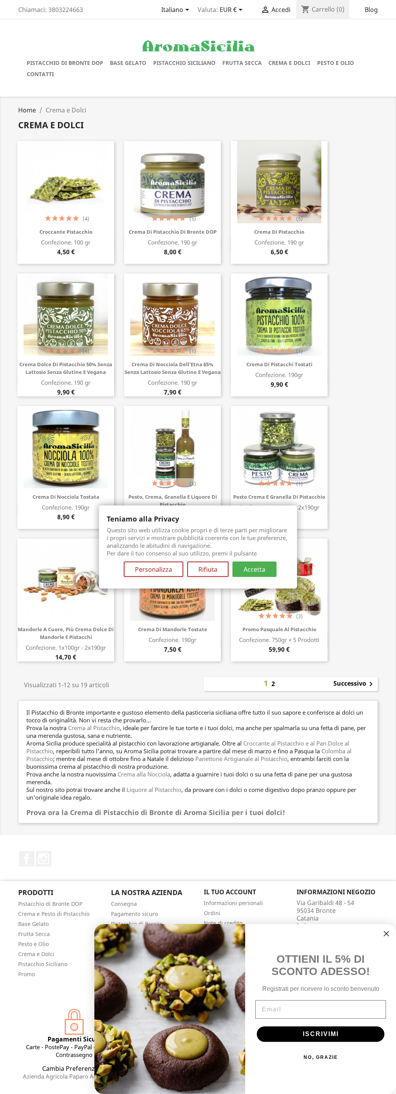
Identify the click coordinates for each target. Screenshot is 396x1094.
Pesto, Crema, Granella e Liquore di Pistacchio (172, 500)
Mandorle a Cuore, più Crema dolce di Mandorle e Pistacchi (66, 633)
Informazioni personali (233, 903)
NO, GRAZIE (321, 1057)
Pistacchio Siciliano (184, 62)
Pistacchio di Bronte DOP (65, 62)
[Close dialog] (386, 933)
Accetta (254, 569)
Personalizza (153, 569)
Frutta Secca (242, 62)
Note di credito (223, 923)
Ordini (212, 913)
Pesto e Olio (335, 62)
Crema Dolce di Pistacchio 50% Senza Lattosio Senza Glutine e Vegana (65, 368)
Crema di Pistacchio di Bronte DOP (173, 231)
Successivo (354, 684)
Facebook (26, 858)
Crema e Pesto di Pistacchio (53, 913)
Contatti (40, 74)
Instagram (43, 858)
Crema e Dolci (289, 62)
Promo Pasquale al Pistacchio (279, 629)
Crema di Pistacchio (279, 231)
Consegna (124, 903)
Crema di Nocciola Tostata (65, 496)
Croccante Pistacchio (65, 231)
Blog (371, 9)
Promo (26, 974)
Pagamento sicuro (134, 913)
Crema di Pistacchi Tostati (279, 364)
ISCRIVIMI (321, 1034)
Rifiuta (207, 569)
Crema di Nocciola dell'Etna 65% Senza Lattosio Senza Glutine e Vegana (173, 368)
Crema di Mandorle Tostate (172, 629)
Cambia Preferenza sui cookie (85, 1068)
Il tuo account (230, 892)
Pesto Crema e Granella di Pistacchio (279, 496)
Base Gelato (128, 62)
